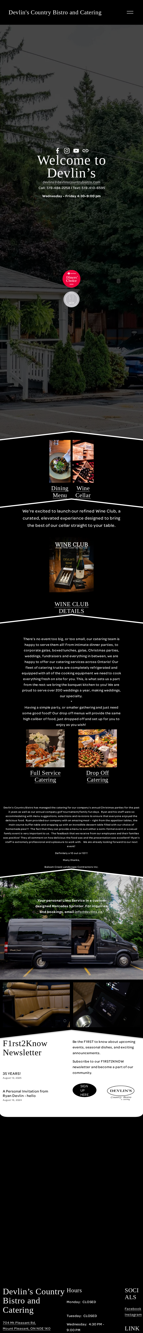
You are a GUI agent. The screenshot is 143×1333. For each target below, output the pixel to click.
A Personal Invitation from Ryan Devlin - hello (25, 1093)
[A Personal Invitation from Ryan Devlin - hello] (33, 1087)
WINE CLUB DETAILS (72, 607)
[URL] (85, 151)
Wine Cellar (83, 491)
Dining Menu (60, 491)
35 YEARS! (12, 1073)
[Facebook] (58, 151)
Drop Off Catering (97, 776)
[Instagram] (67, 151)
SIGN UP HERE (84, 1090)
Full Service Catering (45, 776)
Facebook (133, 1308)
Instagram (133, 1314)
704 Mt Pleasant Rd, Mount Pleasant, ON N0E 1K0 (26, 1325)
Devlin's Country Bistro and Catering (55, 12)
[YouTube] (76, 151)
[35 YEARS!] (15, 1069)
